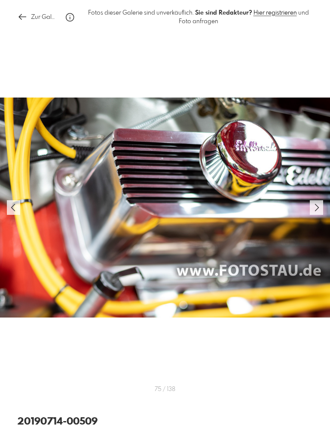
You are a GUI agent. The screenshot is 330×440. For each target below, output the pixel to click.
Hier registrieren (275, 13)
